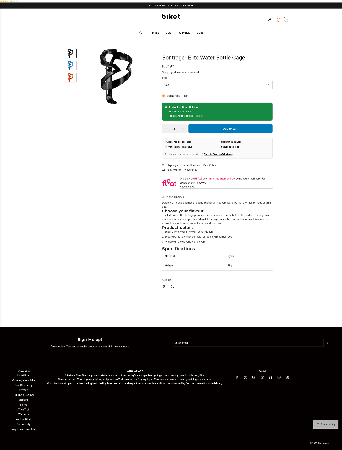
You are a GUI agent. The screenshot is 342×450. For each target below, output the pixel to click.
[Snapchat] (270, 377)
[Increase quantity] (183, 129)
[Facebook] (237, 377)
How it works (187, 186)
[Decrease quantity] (166, 129)
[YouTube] (262, 377)
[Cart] (286, 19)
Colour (167, 78)
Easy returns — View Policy (182, 169)
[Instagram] (254, 377)
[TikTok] (287, 377)
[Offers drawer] (278, 19)
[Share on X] (172, 286)
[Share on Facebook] (164, 286)
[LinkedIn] (279, 377)
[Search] (142, 32)
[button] (88, 76)
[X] (245, 377)
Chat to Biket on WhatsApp (218, 154)
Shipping (167, 72)
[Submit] (327, 343)
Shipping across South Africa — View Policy (191, 165)
